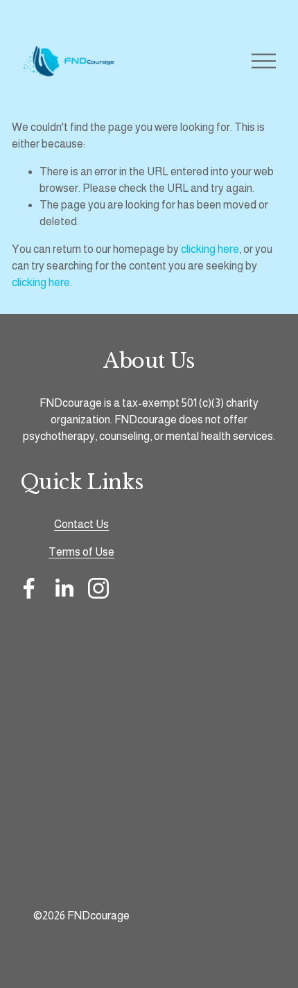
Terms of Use (81, 552)
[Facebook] (29, 588)
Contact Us (81, 524)
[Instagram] (98, 588)
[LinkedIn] (64, 588)
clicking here (210, 249)
